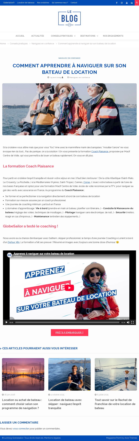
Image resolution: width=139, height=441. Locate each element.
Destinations (87, 36)
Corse (86, 182)
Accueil (20, 36)
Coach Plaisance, (100, 151)
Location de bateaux (25, 3)
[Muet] (128, 322)
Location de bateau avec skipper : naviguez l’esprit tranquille (65, 404)
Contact (74, 3)
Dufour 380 (14, 242)
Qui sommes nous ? (60, 3)
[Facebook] (117, 3)
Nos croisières (43, 3)
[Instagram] (122, 3)
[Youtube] (127, 3)
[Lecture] (6, 322)
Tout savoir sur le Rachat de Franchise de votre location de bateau (115, 404)
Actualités (37, 36)
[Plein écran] (132, 322)
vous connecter (21, 428)
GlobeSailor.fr (9, 3)
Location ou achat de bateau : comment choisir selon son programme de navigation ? (22, 404)
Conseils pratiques (62, 36)
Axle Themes (131, 438)
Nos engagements (113, 36)
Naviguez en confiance (69, 58)
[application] (69, 287)
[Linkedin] (132, 3)
